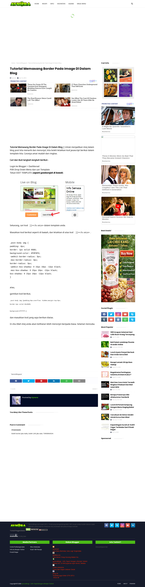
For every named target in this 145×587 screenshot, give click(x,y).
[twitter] (111, 314)
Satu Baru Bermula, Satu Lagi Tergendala (67, 551)
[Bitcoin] (110, 76)
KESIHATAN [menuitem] (61, 4)
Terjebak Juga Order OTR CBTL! (63, 576)
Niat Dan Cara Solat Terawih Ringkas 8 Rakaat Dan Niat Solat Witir (122, 384)
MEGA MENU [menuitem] (81, 4)
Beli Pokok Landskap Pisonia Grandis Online (122, 343)
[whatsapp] (125, 319)
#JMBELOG (56, 555)
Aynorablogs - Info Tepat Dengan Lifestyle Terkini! (70, 561)
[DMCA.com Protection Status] (32, 530)
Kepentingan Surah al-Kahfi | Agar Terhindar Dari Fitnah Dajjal (122, 427)
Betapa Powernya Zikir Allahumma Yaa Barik (119, 396)
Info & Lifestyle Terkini (17, 549)
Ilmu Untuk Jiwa (35, 547)
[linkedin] (133, 525)
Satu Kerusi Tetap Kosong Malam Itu (65, 557)
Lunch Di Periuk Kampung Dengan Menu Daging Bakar (122, 406)
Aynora (14, 78)
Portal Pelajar (14, 552)
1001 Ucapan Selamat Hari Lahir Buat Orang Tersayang (122, 333)
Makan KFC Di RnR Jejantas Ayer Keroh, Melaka (69, 563)
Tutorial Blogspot (21, 63)
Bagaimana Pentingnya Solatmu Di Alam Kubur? (120, 373)
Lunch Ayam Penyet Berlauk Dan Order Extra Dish (122, 353)
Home (13, 63)
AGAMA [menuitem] (71, 4)
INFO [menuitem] (52, 4)
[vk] (118, 319)
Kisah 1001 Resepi (36, 549)
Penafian (132, 583)
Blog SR (55, 574)
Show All (56, 578)
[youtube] (125, 314)
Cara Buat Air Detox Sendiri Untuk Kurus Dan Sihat (121, 416)
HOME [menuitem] (36, 4)
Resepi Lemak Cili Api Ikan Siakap (121, 363)
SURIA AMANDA (58, 567)
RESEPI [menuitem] (44, 4)
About (125, 583)
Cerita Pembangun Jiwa (17, 547)
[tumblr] (104, 319)
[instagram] (118, 314)
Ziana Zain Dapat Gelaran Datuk (64, 569)
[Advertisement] (72, 42)
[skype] (132, 314)
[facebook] (104, 314)
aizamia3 (56, 549)
